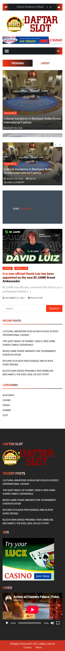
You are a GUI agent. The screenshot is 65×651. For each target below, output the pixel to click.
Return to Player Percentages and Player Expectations (28, 363)
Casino (7, 268)
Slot (5, 415)
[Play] (7, 623)
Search (58, 50)
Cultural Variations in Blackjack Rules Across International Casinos (32, 120)
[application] (32, 609)
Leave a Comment (15, 182)
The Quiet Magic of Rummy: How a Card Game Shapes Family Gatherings (29, 343)
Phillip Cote (37, 298)
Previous (47, 7)
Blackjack (10, 113)
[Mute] (52, 623)
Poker (6, 405)
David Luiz (21, 268)
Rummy (7, 410)
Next (50, 7)
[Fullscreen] (58, 623)
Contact (28, 647)
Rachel (32, 179)
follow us (58, 7)
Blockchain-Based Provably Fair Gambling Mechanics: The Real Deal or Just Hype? (28, 372)
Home (39, 647)
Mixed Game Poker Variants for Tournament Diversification (29, 353)
